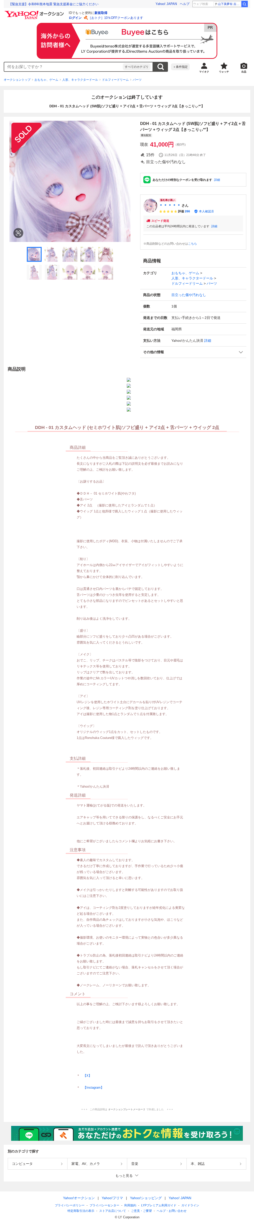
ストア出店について (112, 1211)
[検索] (244, 4)
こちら (192, 243)
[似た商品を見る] (18, 233)
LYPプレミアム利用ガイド (158, 1205)
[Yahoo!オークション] (35, 12)
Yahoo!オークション (79, 1198)
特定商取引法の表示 (80, 1211)
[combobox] (63, 66)
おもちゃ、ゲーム (46, 79)
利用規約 (130, 1205)
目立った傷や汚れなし (188, 295)
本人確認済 (206, 211)
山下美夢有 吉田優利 (229, 4)
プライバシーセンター (104, 1205)
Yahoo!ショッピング (146, 1198)
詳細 (217, 180)
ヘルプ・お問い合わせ (172, 1211)
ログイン (75, 18)
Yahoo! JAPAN (166, 4)
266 (187, 211)
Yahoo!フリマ (112, 1198)
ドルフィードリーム (115, 79)
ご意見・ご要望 (141, 1211)
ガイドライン (190, 1205)
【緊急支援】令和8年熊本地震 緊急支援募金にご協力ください (53, 4)
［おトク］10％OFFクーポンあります (115, 18)
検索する (160, 67)
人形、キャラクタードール (80, 79)
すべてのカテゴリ (137, 67)
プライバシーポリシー (70, 1205)
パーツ (137, 79)
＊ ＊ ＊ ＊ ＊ (170, 205)
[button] (193, 352)
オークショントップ (17, 79)
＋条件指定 (180, 67)
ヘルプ (185, 4)
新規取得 (101, 13)
